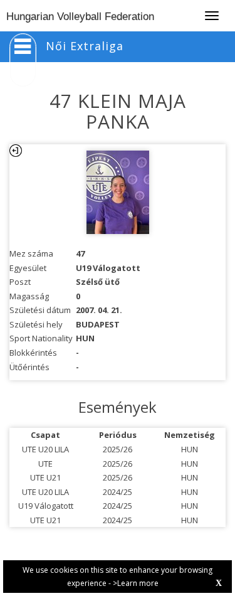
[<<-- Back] (15, 150)
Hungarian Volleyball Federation (80, 17)
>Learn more (136, 583)
